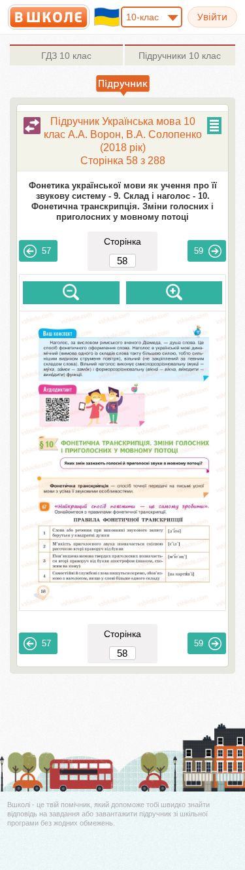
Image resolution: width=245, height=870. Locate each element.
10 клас (66, 55)
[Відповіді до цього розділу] (32, 125)
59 (198, 251)
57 (46, 251)
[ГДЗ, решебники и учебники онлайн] (49, 17)
